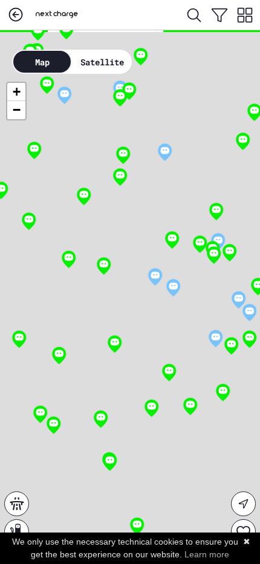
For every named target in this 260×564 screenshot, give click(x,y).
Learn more (206, 554)
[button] (64, 96)
